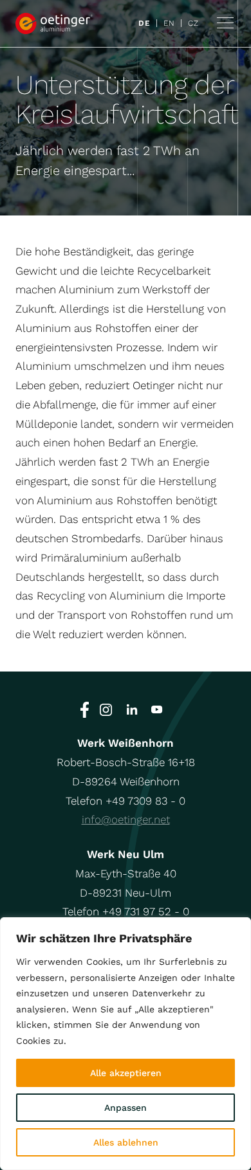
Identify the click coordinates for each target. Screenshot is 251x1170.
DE (144, 23)
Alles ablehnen (125, 1142)
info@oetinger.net (126, 819)
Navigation (225, 23)
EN (168, 23)
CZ (193, 23)
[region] (125, 1043)
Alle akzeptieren (126, 1073)
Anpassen (125, 1107)
